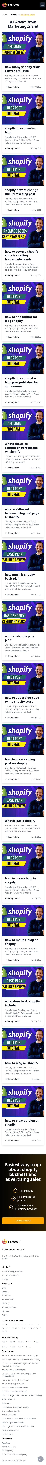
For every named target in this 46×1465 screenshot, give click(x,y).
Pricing (5, 1279)
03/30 (20, 1341)
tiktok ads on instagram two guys (15, 1407)
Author (14, 15)
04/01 (4, 1341)
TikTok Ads (6, 1295)
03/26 (12, 1346)
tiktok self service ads (11, 1411)
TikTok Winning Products (12, 1271)
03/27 (4, 1346)
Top (40, 1459)
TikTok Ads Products (10, 1275)
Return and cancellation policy (14, 1454)
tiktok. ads (6, 1403)
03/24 (28, 1346)
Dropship (6, 1303)
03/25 (20, 1346)
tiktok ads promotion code (12, 1422)
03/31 (12, 1341)
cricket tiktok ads (9, 1415)
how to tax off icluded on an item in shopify (20, 1356)
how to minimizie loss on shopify (15, 1388)
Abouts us (6, 1443)
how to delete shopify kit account (15, 1380)
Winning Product (9, 1307)
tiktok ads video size (10, 1430)
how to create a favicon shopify (14, 1391)
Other (4, 1331)
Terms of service (8, 1447)
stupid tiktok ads (9, 1399)
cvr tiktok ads (7, 1434)
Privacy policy (7, 1450)
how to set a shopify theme (13, 1384)
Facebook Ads (7, 1299)
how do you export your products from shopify (21, 1359)
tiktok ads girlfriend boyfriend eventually (19, 1419)
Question (5, 1311)
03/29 (28, 1341)
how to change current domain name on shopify (22, 1395)
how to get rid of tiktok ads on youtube (18, 1426)
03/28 (36, 1341)
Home (4, 15)
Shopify (5, 1292)
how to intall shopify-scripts (13, 1370)
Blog (4, 1288)
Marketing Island (27, 15)
